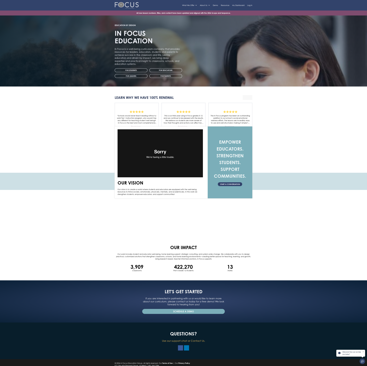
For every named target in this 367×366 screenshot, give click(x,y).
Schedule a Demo (183, 311)
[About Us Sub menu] (209, 5)
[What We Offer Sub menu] (196, 5)
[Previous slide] (245, 97)
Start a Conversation (230, 184)
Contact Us (197, 340)
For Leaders (131, 76)
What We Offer (188, 5)
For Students (131, 70)
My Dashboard (238, 5)
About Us (203, 5)
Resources (225, 5)
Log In (249, 5)
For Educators (165, 70)
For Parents (165, 76)
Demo (215, 5)
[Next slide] (250, 97)
